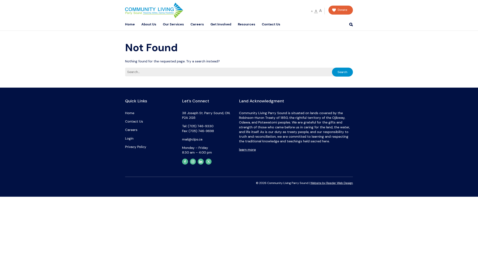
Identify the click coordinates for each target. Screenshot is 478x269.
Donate (342, 10)
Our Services (173, 24)
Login (129, 138)
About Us (148, 24)
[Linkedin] (201, 162)
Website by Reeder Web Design (331, 183)
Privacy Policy (135, 147)
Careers (197, 24)
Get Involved (220, 24)
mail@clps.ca (192, 139)
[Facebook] (185, 162)
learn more (247, 149)
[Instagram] (193, 162)
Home (130, 24)
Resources (246, 24)
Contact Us (271, 24)
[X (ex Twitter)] (209, 162)
